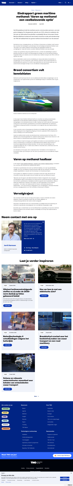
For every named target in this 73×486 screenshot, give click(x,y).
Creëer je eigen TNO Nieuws (63, 455)
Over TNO (49, 405)
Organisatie (50, 408)
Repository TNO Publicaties (28, 448)
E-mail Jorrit (29, 250)
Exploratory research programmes (30, 442)
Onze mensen (50, 416)
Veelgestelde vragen (52, 424)
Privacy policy (8, 482)
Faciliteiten (24, 434)
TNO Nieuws (25, 427)
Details (2, 482)
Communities (50, 422)
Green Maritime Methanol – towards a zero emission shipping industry (37, 163)
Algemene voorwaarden (35, 471)
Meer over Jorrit (28, 238)
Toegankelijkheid (39, 468)
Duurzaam (11, 2)
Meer (60, 2)
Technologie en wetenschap (29, 431)
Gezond (20, 2)
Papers (23, 422)
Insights (24, 416)
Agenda (24, 411)
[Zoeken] (65, 2)
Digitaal (33, 2)
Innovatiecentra (51, 445)
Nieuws (23, 408)
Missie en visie (50, 411)
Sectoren (5, 424)
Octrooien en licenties (27, 445)
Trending (24, 424)
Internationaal (50, 448)
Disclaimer (47, 468)
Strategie (49, 413)
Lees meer (8, 306)
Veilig (26, 2)
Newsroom (24, 405)
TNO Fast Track (51, 440)
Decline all (65, 479)
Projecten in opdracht (52, 434)
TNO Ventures (50, 442)
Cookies (23, 468)
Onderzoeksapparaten (27, 437)
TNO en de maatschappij (53, 419)
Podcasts (24, 419)
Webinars (24, 413)
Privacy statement (30, 468)
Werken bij (6, 428)
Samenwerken (50, 431)
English (2, 473)
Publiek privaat (50, 437)
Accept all (65, 477)
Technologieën (25, 440)
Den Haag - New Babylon (32, 247)
